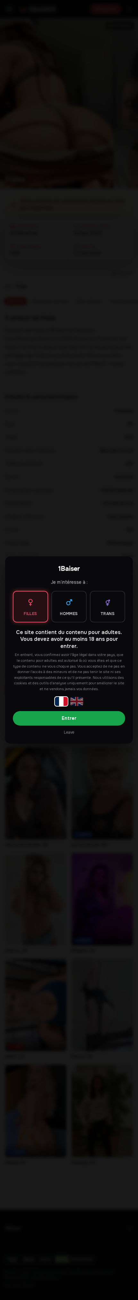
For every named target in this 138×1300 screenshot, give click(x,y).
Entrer (69, 718)
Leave (69, 732)
